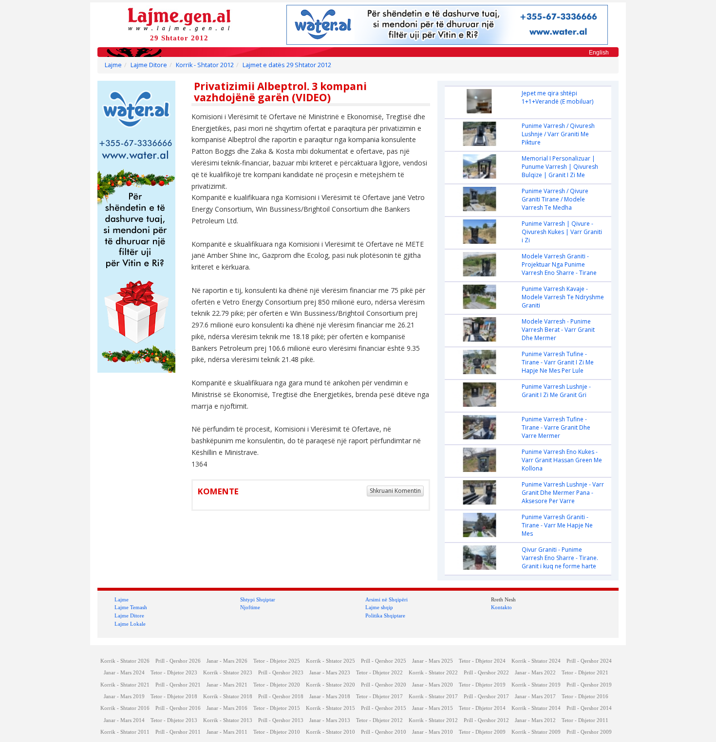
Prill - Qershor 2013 (280, 720)
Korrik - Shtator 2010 (330, 732)
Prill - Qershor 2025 (383, 661)
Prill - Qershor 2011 (178, 732)
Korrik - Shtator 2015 (330, 708)
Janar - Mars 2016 (227, 708)
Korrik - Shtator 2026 (125, 661)
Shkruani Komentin (395, 491)
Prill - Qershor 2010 (383, 732)
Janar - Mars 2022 (535, 672)
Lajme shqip (379, 607)
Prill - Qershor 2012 (486, 720)
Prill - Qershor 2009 (589, 732)
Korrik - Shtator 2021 (125, 685)
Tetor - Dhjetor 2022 (379, 672)
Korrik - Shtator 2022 (433, 672)
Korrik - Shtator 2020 (330, 685)
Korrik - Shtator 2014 (536, 708)
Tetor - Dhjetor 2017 (379, 696)
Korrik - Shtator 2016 (125, 708)
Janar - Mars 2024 (124, 672)
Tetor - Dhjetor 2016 (585, 696)
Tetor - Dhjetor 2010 (276, 732)
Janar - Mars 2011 (227, 732)
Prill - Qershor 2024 (589, 661)
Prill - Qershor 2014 (589, 708)
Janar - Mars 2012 (535, 720)
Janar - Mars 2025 (432, 661)
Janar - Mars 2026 (227, 661)
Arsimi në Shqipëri (386, 599)
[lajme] (179, 18)
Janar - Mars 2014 (124, 720)
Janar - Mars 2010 (432, 732)
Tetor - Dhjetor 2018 (174, 696)
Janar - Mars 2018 (329, 696)
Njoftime (250, 607)
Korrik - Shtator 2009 (536, 732)
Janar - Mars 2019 (124, 696)
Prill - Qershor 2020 (383, 685)
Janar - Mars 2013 (329, 720)
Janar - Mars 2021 (227, 685)
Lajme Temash (130, 607)
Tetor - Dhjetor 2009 (482, 732)
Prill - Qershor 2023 (280, 672)
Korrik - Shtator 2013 (227, 720)
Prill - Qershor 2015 (383, 708)
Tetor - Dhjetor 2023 (174, 672)
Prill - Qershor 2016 (178, 708)
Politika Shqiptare (385, 615)
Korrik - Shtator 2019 (536, 685)
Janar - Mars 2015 (432, 708)
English (599, 52)
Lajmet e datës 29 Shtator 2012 (287, 65)
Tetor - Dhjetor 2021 (585, 672)
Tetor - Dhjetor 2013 (174, 720)
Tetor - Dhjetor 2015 (276, 708)
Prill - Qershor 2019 (589, 685)
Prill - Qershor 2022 (486, 672)
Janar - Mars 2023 (329, 672)
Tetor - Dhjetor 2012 (379, 720)
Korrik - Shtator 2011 (125, 732)
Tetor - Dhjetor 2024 (482, 661)
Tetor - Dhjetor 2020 (276, 685)
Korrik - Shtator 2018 (227, 696)
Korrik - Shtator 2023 (227, 672)
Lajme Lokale (130, 624)
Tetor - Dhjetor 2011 (585, 720)
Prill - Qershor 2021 (178, 685)
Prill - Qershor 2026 (178, 661)
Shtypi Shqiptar (257, 599)
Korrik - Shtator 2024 (536, 661)
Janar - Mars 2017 (535, 696)
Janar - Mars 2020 (432, 685)
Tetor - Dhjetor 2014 (482, 708)
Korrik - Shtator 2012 (205, 65)
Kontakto (501, 607)
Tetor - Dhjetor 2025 (276, 661)
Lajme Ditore (149, 65)
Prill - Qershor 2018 (280, 696)
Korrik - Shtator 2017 (433, 696)
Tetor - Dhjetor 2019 (482, 685)
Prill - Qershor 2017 (486, 696)
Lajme (113, 65)
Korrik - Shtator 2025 (330, 661)
